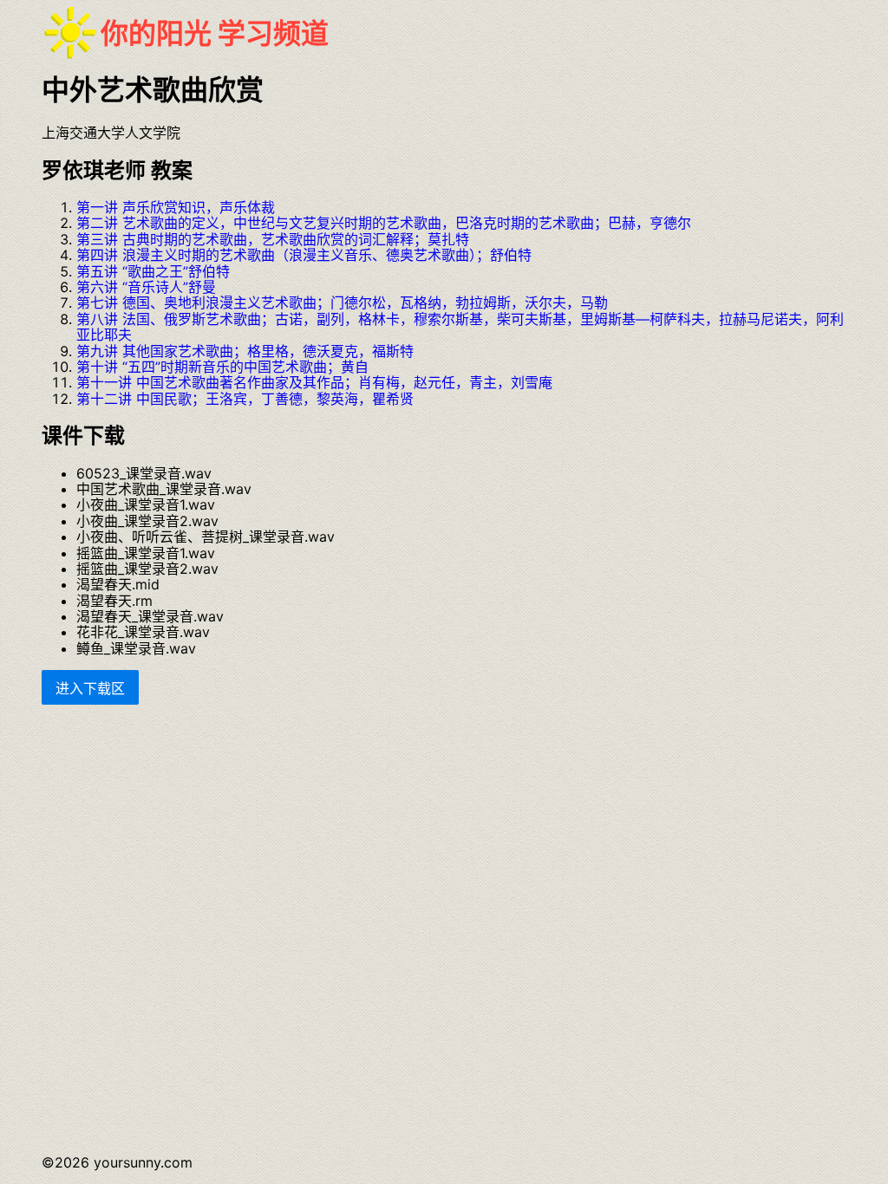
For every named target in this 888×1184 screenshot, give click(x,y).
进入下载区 (90, 688)
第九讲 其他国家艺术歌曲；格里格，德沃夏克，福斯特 (245, 351)
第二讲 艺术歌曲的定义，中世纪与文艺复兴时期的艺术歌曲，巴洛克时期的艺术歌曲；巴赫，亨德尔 (383, 222)
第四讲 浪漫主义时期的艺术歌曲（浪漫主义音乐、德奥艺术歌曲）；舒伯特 (304, 254)
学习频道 (273, 33)
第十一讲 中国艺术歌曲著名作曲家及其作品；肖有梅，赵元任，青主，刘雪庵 (314, 382)
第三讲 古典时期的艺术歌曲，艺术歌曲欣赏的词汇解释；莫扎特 (272, 239)
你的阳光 (156, 33)
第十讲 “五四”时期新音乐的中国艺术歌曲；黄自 (222, 366)
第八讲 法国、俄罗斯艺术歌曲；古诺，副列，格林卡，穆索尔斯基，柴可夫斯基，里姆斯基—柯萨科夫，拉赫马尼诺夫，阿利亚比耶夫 (460, 326)
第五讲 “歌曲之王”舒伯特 (153, 271)
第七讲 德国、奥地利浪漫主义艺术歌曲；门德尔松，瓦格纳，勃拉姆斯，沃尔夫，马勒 (342, 302)
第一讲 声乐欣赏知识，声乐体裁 (175, 207)
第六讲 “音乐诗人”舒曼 (146, 287)
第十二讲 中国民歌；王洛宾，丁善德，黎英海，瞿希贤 (245, 398)
